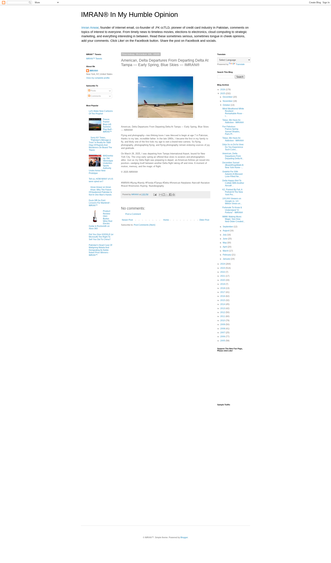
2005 (223, 340)
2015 (223, 300)
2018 (223, 288)
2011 (223, 316)
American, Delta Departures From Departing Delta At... (233, 156)
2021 (223, 276)
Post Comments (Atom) (144, 225)
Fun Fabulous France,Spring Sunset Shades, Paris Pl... (231, 130)
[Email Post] (155, 194)
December (228, 97)
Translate (240, 64)
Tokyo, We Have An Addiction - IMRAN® (233, 121)
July (225, 235)
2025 (223, 93)
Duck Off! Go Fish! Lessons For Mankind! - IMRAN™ (100, 203)
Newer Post (127, 220)
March (226, 251)
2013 (223, 308)
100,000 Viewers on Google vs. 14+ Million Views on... (232, 201)
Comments (95, 96)
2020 (223, 280)
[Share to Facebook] (170, 194)
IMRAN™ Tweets (94, 58)
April (225, 247)
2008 (223, 328)
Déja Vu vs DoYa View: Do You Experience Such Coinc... (233, 147)
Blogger (184, 537)
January (227, 259)
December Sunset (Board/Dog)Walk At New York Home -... (232, 165)
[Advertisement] (231, 462)
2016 (223, 296)
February (227, 255)
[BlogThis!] (164, 194)
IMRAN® (94, 71)
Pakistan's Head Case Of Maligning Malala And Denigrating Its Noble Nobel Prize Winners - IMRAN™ (100, 250)
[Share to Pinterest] (173, 194)
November (228, 101)
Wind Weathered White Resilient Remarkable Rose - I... (233, 112)
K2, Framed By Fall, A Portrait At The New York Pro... (232, 192)
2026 (223, 89)
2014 (223, 304)
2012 (223, 312)
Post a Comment (133, 214)
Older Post (204, 220)
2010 (223, 320)
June (225, 239)
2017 (223, 292)
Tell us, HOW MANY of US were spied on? (101, 180)
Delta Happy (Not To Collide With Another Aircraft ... (233, 183)
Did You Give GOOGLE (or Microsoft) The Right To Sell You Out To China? (101, 237)
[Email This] (160, 194)
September (228, 226)
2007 (223, 332)
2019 (223, 284)
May (225, 242)
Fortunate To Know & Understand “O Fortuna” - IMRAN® (232, 210)
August (226, 230)
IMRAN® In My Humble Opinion (129, 14)
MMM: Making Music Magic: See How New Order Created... (233, 219)
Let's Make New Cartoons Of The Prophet (101, 112)
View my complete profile (98, 78)
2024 (223, 264)
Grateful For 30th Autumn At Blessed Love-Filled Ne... (232, 174)
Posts (93, 91)
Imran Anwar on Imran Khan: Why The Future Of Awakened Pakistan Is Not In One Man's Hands (100, 191)
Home (166, 220)
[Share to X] (167, 194)
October (227, 105)
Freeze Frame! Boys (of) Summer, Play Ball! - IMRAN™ (108, 125)
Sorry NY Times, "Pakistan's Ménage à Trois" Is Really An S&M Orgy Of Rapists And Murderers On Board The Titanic (100, 143)
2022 (223, 272)
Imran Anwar (90, 27)
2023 (223, 268)
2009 (223, 324)
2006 (223, 336)
